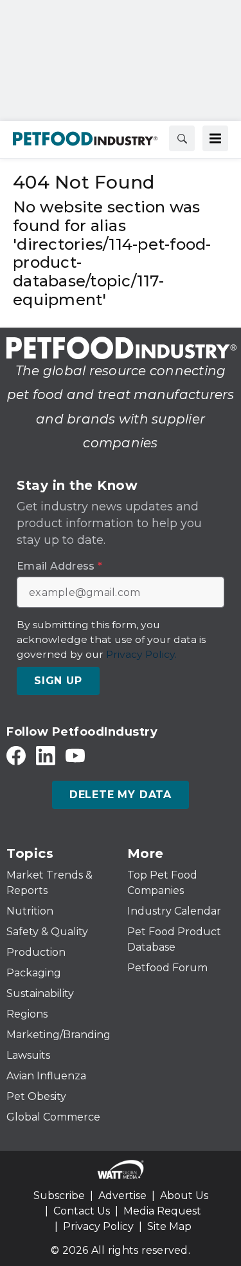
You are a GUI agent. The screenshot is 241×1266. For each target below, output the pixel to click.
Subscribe (59, 1195)
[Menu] (215, 138)
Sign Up (58, 681)
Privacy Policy (98, 1226)
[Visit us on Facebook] (16, 755)
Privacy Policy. (141, 654)
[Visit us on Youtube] (75, 755)
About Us (184, 1195)
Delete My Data (120, 794)
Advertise (122, 1195)
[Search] (182, 138)
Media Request (162, 1211)
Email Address (59, 566)
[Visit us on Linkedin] (45, 755)
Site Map (169, 1226)
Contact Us (81, 1211)
